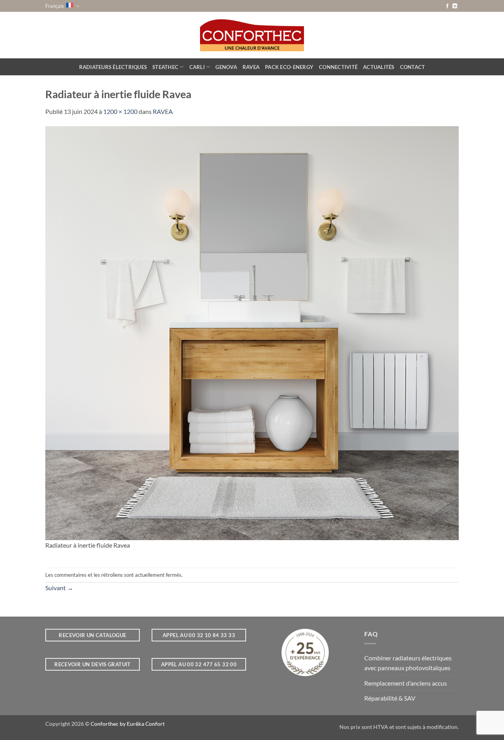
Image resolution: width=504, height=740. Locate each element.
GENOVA (226, 67)
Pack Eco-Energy (289, 67)
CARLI (197, 67)
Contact (412, 67)
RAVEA (251, 67)
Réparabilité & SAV (389, 698)
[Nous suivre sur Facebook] (447, 6)
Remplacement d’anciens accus (405, 683)
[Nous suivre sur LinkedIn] (454, 6)
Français (54, 6)
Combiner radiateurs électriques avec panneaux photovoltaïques (408, 663)
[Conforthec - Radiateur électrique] (252, 35)
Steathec (165, 67)
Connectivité (338, 67)
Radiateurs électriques (113, 67)
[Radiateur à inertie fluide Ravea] (252, 332)
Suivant (59, 587)
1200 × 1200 (120, 111)
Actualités (379, 67)
